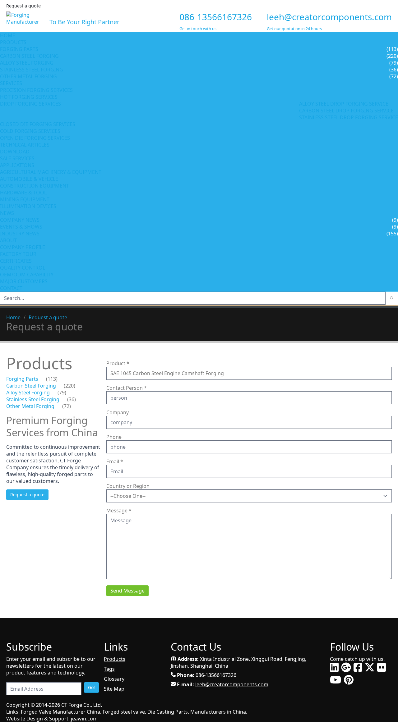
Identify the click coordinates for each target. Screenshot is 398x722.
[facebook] (358, 667)
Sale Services (17, 158)
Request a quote (48, 317)
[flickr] (381, 667)
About (9, 240)
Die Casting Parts (167, 711)
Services (11, 83)
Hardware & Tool (23, 192)
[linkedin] (334, 667)
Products (13, 42)
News (7, 213)
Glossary (114, 678)
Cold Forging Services (30, 131)
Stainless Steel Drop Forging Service (348, 117)
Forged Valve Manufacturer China (60, 711)
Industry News (19, 233)
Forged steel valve (124, 711)
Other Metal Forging (28, 76)
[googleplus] (346, 667)
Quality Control (22, 267)
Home (7, 35)
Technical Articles (24, 144)
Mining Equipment (24, 199)
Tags (109, 668)
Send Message (127, 590)
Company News (19, 219)
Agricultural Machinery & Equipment (50, 172)
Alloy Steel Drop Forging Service (343, 103)
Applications (17, 165)
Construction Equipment (34, 185)
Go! (91, 687)
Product (117, 363)
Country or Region (128, 486)
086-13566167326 (215, 17)
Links (12, 711)
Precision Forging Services (36, 90)
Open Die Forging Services (35, 137)
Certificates (16, 260)
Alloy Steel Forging (26, 62)
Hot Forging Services (29, 96)
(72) (66, 406)
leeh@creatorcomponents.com (329, 17)
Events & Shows (21, 226)
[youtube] (335, 680)
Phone (114, 437)
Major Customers (24, 281)
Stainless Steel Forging (31, 69)
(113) (52, 378)
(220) (69, 385)
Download (15, 151)
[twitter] (370, 667)
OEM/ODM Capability (26, 274)
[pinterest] (349, 680)
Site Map (114, 688)
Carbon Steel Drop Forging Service (346, 110)
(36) (71, 399)
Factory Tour (18, 254)
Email (114, 461)
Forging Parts (19, 49)
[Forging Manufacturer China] (25, 17)
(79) (62, 392)
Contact (11, 288)
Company (117, 412)
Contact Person (126, 387)
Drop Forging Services (30, 103)
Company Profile (22, 247)
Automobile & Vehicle (29, 178)
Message (119, 510)
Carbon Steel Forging (29, 55)
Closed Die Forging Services (37, 124)
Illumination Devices (28, 206)
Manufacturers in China (218, 711)
